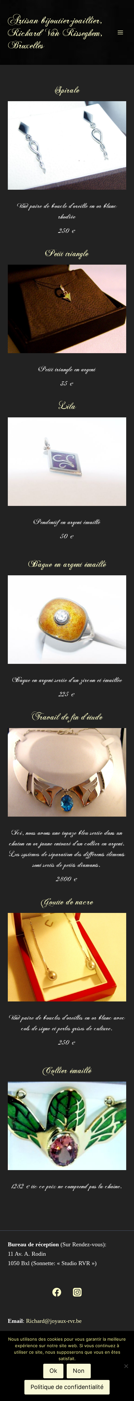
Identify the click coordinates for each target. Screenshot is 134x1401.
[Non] (126, 1366)
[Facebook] (57, 1292)
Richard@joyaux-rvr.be (54, 1321)
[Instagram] (77, 1292)
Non (79, 1370)
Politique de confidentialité (67, 1386)
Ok (53, 1370)
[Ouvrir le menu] (120, 32)
